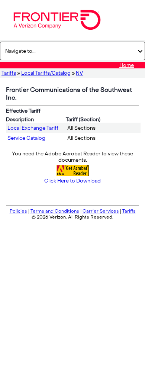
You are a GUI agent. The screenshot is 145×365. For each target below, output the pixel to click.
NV (79, 73)
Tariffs (8, 73)
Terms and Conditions (54, 211)
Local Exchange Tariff (32, 128)
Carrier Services (101, 211)
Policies (18, 211)
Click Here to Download (72, 181)
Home (126, 65)
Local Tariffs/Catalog (46, 73)
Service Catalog (26, 138)
